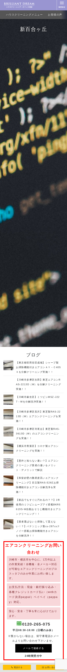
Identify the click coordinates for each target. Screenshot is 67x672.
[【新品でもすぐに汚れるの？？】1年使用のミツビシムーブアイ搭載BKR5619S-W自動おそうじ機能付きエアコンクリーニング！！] (8, 506)
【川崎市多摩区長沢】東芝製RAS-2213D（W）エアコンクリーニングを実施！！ (38, 416)
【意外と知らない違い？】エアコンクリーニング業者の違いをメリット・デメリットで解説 (37, 465)
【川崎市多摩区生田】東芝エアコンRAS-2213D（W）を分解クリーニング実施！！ (38, 384)
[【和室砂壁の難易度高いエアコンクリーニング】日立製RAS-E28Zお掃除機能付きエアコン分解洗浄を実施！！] (8, 484)
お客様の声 (55, 14)
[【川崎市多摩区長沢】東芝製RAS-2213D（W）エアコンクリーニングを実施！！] (8, 418)
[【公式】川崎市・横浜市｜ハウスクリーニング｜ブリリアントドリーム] (19, 5)
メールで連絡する (33, 648)
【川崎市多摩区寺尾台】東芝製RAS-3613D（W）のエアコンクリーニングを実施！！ (38, 434)
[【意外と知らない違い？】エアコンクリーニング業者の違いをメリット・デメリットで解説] (8, 467)
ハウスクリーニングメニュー (24, 14)
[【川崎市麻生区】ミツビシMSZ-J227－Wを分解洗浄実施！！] (8, 403)
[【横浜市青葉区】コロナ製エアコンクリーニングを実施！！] (8, 452)
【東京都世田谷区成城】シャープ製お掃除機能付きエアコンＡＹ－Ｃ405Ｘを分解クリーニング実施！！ (38, 367)
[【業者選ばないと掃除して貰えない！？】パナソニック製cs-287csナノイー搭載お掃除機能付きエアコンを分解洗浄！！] (8, 528)
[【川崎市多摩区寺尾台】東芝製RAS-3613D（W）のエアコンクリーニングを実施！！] (8, 435)
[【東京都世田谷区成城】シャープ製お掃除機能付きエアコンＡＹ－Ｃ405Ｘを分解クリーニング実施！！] (8, 369)
